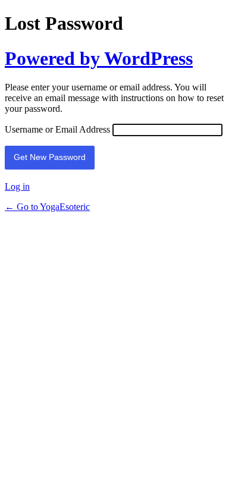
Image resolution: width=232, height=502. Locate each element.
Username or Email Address (57, 129)
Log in (17, 186)
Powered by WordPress (99, 58)
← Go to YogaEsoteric (47, 207)
